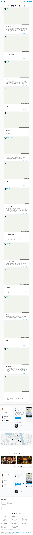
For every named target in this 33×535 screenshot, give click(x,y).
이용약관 (13, 532)
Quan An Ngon (9, 181)
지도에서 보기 (25, 33)
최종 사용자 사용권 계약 (17, 532)
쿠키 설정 (26, 532)
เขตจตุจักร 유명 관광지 (4, 526)
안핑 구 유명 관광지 (25, 520)
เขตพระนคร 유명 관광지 (14, 522)
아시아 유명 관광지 (3, 516)
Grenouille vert (23, 231)
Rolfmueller (23, 337)
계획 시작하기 (18, 417)
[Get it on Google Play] (23, 418)
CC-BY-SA (27, 103)
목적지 (11, 532)
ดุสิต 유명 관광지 (3, 527)
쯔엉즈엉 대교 (9, 366)
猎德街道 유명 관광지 (4, 523)
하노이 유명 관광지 (3, 519)
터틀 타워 (8, 130)
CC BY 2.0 (27, 51)
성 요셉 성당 (9, 79)
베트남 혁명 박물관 (10, 261)
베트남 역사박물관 (10, 206)
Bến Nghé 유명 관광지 (25, 516)
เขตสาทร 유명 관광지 (14, 526)
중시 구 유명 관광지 (25, 522)
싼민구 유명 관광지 (25, 523)
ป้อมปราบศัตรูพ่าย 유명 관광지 (15, 519)
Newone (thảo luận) (22, 284)
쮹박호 (7, 340)
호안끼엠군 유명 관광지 (4, 520)
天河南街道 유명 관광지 (4, 522)
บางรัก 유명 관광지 (14, 523)
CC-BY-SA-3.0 (26, 337)
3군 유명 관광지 (13, 527)
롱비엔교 (8, 314)
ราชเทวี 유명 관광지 (14, 516)
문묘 (7, 106)
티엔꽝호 (8, 287)
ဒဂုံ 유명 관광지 (24, 519)
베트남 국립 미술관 (10, 234)
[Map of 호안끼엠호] (16, 439)
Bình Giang (23, 391)
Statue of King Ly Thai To (12, 155)
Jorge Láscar (24, 51)
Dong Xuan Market (10, 54)
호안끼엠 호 (8, 26)
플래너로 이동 (29, 1)
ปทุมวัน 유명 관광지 (14, 520)
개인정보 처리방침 (22, 532)
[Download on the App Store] (22, 418)
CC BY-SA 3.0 (26, 231)
